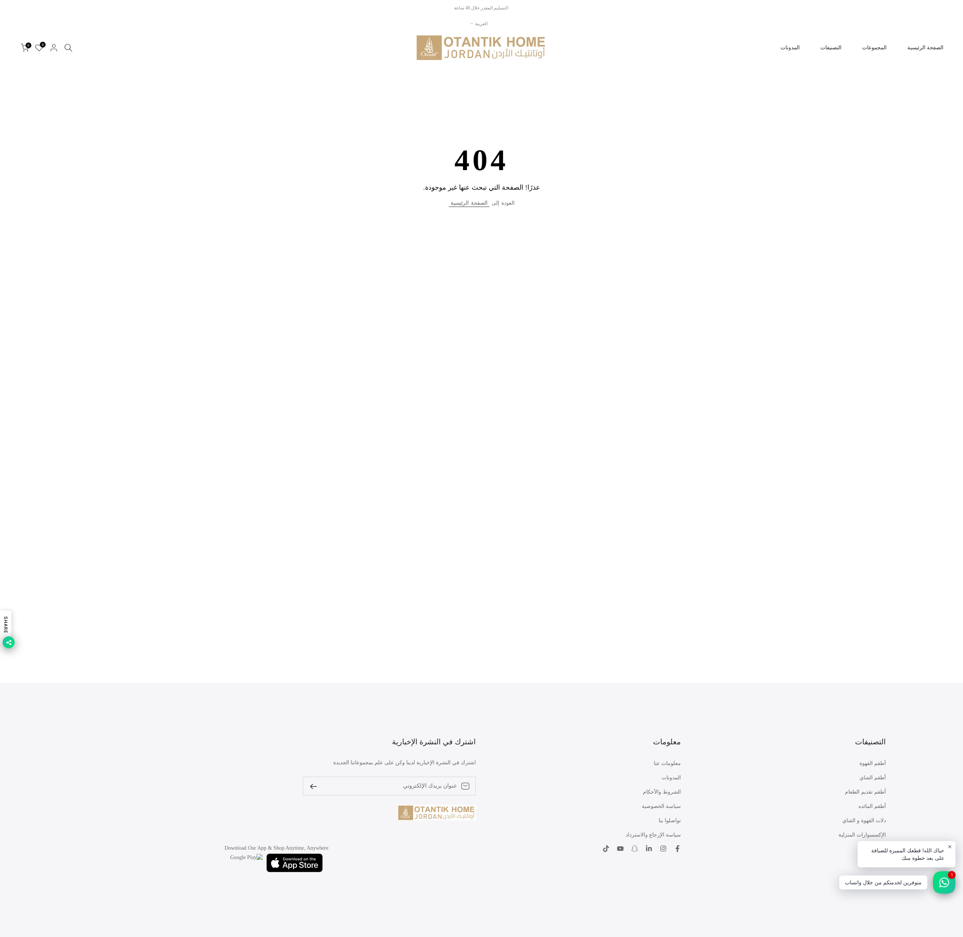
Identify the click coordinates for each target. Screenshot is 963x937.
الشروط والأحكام (662, 792)
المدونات (790, 47)
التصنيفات (830, 47)
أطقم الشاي (873, 777)
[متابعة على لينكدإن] (649, 848)
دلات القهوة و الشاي (864, 820)
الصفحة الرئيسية (925, 47)
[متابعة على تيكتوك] (606, 848)
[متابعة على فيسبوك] (677, 848)
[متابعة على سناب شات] (634, 848)
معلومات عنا (667, 763)
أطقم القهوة (873, 763)
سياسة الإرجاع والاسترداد (653, 835)
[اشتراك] (316, 786)
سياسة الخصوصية (661, 806)
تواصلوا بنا (670, 820)
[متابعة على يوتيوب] (620, 848)
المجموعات (874, 47)
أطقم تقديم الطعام (865, 792)
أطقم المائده (872, 806)
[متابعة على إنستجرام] (663, 848)
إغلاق (948, 8)
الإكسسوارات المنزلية (862, 835)
